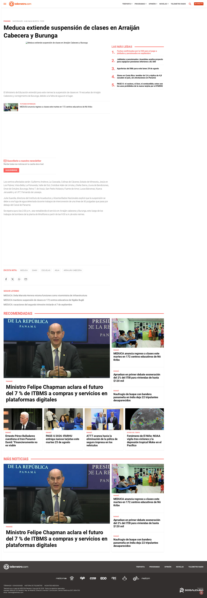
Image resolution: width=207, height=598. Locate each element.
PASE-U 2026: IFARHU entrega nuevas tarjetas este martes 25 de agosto (62, 439)
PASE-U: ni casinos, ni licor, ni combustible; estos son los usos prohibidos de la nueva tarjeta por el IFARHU (140, 85)
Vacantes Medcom (51, 585)
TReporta (126, 4)
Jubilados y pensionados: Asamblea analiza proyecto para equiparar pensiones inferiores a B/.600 (140, 60)
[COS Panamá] (93, 580)
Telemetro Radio (178, 4)
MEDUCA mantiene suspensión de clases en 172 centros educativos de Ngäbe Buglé (44, 300)
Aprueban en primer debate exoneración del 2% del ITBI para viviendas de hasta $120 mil (136, 377)
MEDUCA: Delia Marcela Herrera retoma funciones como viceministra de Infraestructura (45, 295)
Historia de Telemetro (33, 585)
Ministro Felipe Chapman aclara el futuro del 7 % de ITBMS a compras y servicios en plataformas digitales (56, 393)
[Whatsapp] (19, 279)
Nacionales (18, 21)
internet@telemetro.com (15, 592)
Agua (57, 270)
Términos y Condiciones (13, 585)
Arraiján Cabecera (73, 270)
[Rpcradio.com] (114, 580)
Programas (140, 4)
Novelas (163, 4)
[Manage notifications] (201, 593)
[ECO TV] (103, 580)
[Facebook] (6, 279)
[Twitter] (12, 279)
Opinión (152, 4)
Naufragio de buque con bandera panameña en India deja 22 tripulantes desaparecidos (135, 397)
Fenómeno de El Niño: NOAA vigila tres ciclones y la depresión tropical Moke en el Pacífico (144, 440)
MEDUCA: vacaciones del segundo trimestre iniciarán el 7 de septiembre (38, 304)
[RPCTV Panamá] (72, 580)
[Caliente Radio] (124, 580)
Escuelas (46, 270)
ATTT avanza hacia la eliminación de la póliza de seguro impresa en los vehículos (102, 440)
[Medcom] (145, 580)
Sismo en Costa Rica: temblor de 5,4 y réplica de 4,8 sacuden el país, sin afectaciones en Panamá (139, 76)
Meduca (24, 270)
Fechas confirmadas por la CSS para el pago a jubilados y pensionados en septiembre (137, 52)
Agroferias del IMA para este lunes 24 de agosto (138, 68)
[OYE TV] (82, 580)
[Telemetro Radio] (135, 580)
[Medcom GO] (61, 580)
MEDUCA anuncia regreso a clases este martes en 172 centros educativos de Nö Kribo (56, 107)
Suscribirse (11, 170)
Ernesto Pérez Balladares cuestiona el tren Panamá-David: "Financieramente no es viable (21, 440)
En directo (199, 4)
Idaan (34, 270)
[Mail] (26, 279)
